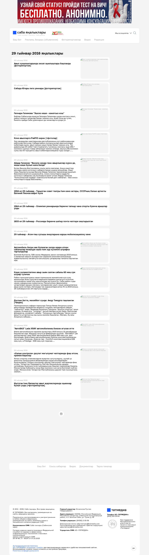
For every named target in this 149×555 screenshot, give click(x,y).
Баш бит (17, 39)
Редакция (99, 39)
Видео (87, 39)
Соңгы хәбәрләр (57, 466)
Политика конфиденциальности (26, 551)
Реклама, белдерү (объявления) (41, 39)
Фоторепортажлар (71, 39)
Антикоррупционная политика (25, 546)
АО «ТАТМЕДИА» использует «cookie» (28, 547)
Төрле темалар (104, 466)
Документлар (86, 466)
